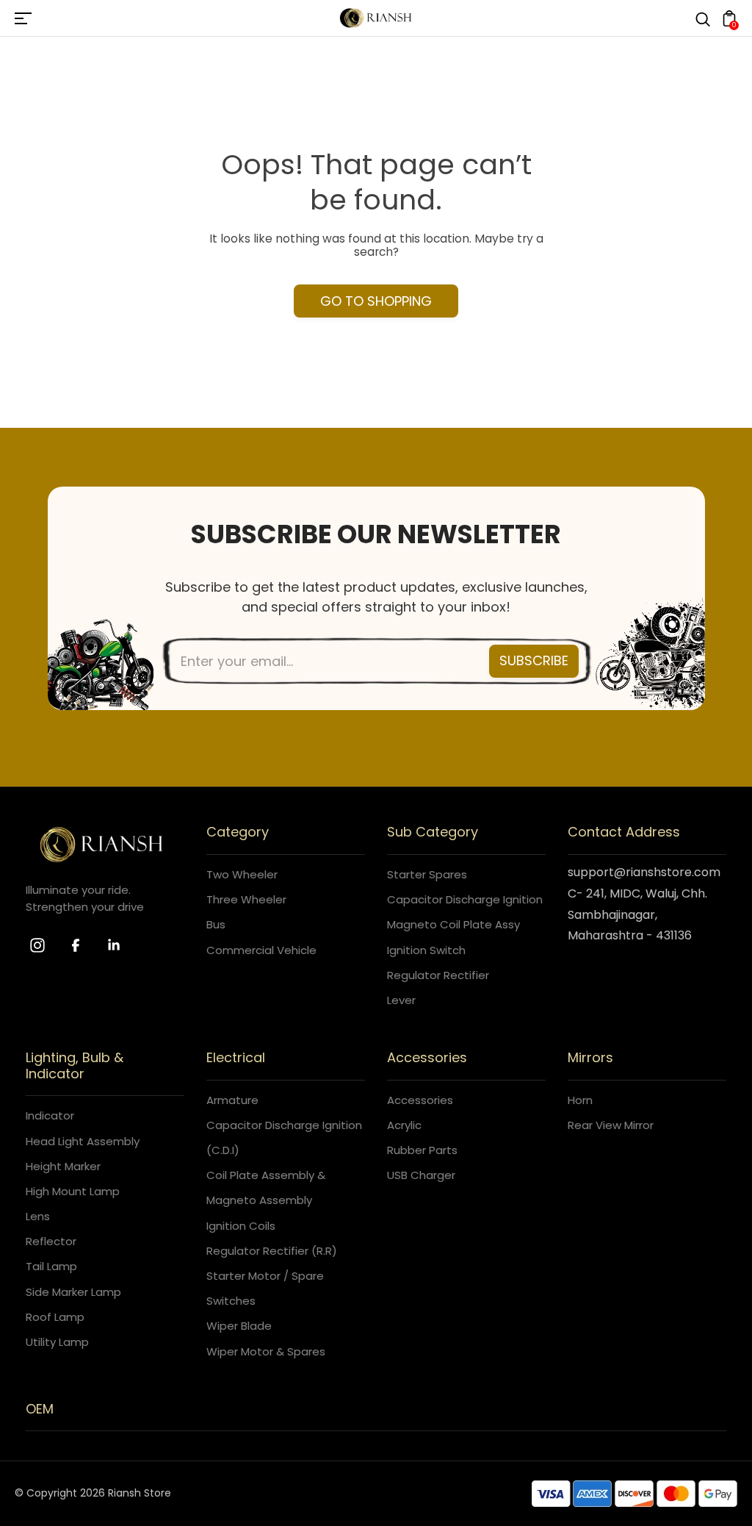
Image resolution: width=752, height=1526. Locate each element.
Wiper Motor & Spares (265, 1351)
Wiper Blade (239, 1325)
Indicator (50, 1115)
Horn (580, 1100)
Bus (215, 924)
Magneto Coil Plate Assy (453, 924)
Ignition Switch (426, 950)
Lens (38, 1216)
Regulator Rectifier (438, 975)
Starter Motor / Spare (265, 1275)
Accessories (420, 1100)
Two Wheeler (242, 874)
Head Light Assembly (83, 1141)
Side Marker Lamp (73, 1292)
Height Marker (63, 1166)
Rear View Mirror (611, 1125)
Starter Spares (427, 874)
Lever (401, 1000)
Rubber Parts (422, 1150)
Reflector (51, 1241)
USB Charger (421, 1175)
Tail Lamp (51, 1266)
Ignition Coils (240, 1225)
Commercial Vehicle (261, 950)
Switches (231, 1300)
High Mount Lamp (73, 1191)
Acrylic (404, 1125)
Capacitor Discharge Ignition (465, 899)
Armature (232, 1100)
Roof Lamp (55, 1317)
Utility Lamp (57, 1342)
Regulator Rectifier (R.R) (271, 1250)
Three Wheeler (246, 899)
